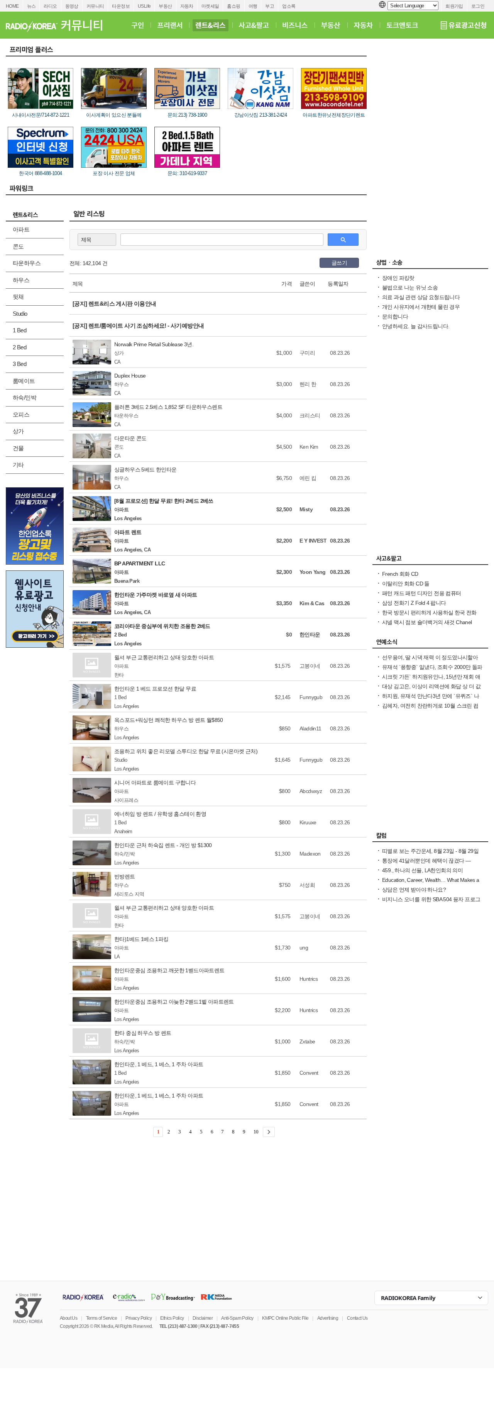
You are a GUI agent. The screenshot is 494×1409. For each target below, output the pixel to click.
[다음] (269, 1132)
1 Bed (19, 330)
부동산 (165, 6)
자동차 (186, 6)
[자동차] (363, 25)
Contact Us (357, 1318)
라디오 (50, 6)
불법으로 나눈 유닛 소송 (410, 287)
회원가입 (454, 6)
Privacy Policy (138, 1318)
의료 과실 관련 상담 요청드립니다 (421, 297)
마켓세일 (210, 6)
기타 (18, 464)
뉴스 (31, 6)
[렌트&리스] (210, 25)
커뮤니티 (95, 6)
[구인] (137, 25)
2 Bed (19, 347)
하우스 (21, 280)
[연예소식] (430, 643)
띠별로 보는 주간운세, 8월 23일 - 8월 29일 (430, 851)
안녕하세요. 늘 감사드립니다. (415, 326)
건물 (18, 448)
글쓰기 (339, 263)
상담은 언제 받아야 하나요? (414, 890)
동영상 (71, 6)
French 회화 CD (400, 574)
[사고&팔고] (253, 25)
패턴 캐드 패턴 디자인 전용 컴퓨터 (421, 593)
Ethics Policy (172, 1318)
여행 (253, 6)
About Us (68, 1318)
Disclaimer (203, 1318)
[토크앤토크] (402, 25)
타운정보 (121, 6)
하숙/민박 (24, 397)
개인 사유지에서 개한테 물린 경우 (421, 307)
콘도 (18, 246)
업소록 (288, 6)
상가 (18, 431)
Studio (20, 313)
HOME (12, 6)
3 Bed (19, 364)
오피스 (21, 414)
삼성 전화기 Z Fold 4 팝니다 (414, 603)
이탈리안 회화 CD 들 (406, 583)
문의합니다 (395, 316)
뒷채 (18, 296)
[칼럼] (430, 837)
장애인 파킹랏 (398, 278)
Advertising (327, 1318)
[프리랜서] (170, 25)
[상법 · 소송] (430, 264)
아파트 (21, 229)
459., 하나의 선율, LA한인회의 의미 (422, 870)
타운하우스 (27, 263)
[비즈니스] (295, 25)
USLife (144, 6)
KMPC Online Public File (285, 1318)
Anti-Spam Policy (237, 1318)
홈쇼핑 (233, 6)
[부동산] (331, 25)
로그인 (477, 6)
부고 (269, 6)
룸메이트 (24, 381)
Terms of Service (101, 1318)
